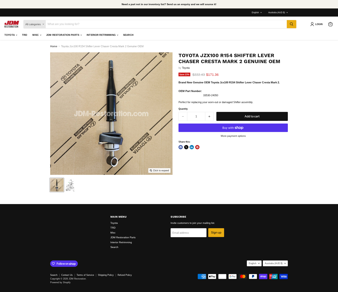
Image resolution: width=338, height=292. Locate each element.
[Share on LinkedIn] (192, 147)
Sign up (216, 232)
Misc (35, 34)
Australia (276, 12)
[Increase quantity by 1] (209, 116)
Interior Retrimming (101, 34)
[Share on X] (186, 147)
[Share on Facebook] (181, 147)
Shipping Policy (106, 275)
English (255, 12)
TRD (24, 34)
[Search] (291, 24)
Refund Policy (125, 275)
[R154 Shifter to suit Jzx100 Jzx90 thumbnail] (57, 185)
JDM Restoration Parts (63, 34)
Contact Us (67, 275)
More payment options (233, 135)
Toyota (9, 34)
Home (53, 46)
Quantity (183, 108)
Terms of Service (85, 275)
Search (128, 34)
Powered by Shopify (60, 282)
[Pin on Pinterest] (197, 147)
